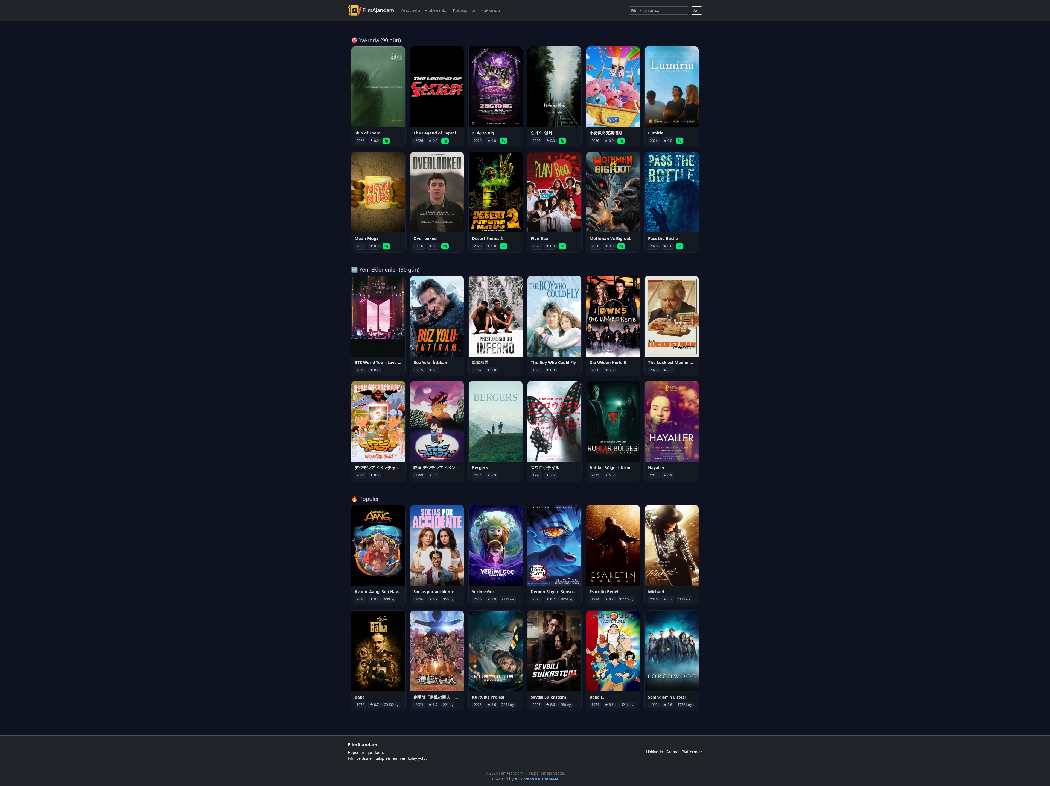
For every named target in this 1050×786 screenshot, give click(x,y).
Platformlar (436, 10)
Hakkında (490, 10)
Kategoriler (464, 10)
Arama (672, 751)
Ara (696, 10)
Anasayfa (410, 10)
